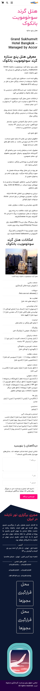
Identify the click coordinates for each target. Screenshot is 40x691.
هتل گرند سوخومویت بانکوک (24, 17)
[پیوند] (34, 3)
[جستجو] (7, 2)
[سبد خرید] (2, 2)
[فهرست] (11, 2)
